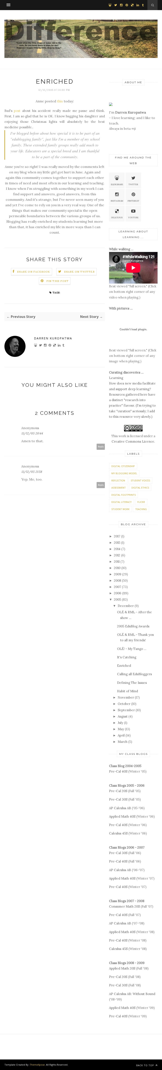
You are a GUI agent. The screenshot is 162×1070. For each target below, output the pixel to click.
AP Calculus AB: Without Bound (132, 994)
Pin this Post (57, 281)
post (17, 111)
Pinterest (133, 201)
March (122, 742)
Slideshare (117, 184)
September (126, 710)
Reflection (118, 480)
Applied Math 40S (122, 816)
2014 (117, 549)
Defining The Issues (132, 683)
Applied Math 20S (122, 968)
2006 (117, 593)
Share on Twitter (79, 271)
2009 (117, 574)
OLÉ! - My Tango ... (131, 649)
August (123, 716)
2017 (117, 536)
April (121, 735)
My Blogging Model (124, 473)
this (60, 101)
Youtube (133, 217)
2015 (117, 543)
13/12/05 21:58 (31, 472)
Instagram (117, 201)
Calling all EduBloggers (134, 674)
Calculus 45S (118, 833)
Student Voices (140, 480)
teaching (141, 509)
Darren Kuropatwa (53, 338)
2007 (117, 587)
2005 (117, 599)
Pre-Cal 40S (118, 771)
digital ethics (140, 487)
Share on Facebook (33, 271)
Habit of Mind (127, 691)
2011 (117, 562)
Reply (101, 447)
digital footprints (123, 494)
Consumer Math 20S (124, 906)
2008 (117, 581)
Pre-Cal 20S (118, 791)
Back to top (145, 1065)
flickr (141, 502)
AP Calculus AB (120, 808)
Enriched (124, 666)
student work (120, 509)
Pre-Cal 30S (118, 799)
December (126, 606)
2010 (117, 568)
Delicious (117, 217)
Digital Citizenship (123, 466)
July (120, 723)
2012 (117, 555)
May (121, 729)
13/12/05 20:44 (32, 433)
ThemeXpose (37, 1064)
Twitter (133, 184)
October (124, 704)
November (126, 697)
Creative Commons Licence (133, 441)
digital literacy (121, 502)
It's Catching (126, 657)
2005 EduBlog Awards (133, 626)
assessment (118, 487)
